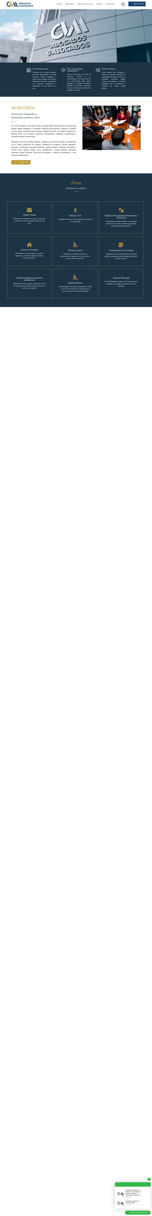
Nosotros (69, 4)
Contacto (110, 4)
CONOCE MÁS (23, 162)
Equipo (99, 4)
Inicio (59, 4)
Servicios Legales (85, 4)
